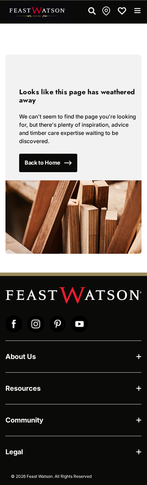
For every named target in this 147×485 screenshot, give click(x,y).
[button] (107, 10)
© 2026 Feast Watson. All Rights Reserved (51, 476)
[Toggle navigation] (137, 10)
